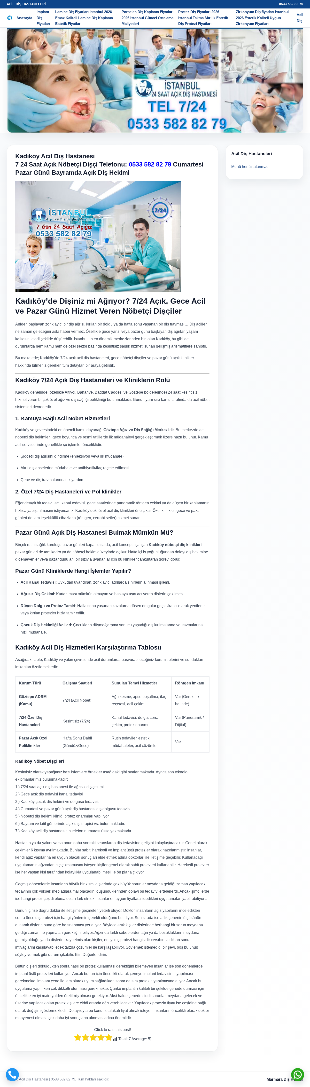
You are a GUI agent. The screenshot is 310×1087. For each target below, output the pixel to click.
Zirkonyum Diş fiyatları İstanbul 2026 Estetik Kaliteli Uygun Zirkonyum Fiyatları (262, 18)
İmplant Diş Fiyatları (43, 18)
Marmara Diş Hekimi (285, 1079)
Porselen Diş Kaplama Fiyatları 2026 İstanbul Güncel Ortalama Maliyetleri (147, 18)
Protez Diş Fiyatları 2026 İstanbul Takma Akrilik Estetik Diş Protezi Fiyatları (203, 18)
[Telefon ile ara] (12, 1074)
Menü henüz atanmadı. (251, 167)
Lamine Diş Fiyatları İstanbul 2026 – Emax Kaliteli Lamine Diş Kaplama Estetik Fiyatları (85, 18)
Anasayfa (24, 18)
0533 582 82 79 (291, 4)
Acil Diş (300, 18)
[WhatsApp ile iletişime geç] (297, 1074)
